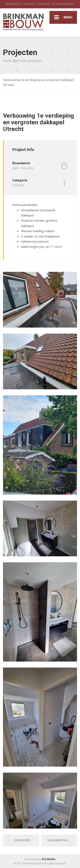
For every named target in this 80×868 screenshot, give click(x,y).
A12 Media (48, 859)
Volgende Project (61, 840)
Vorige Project (24, 840)
